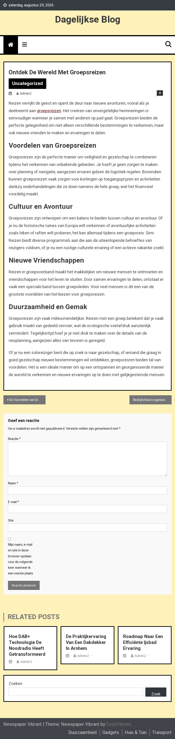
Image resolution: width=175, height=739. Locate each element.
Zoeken (15, 684)
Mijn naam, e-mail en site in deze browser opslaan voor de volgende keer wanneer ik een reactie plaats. (21, 559)
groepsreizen (49, 111)
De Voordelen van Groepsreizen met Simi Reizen (27, 400)
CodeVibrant (118, 724)
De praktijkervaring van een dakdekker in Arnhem (86, 642)
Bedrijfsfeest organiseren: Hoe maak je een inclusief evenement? (152, 400)
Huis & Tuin (136, 732)
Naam (13, 483)
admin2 (25, 93)
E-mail (13, 502)
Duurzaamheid (82, 732)
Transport (162, 732)
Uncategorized (27, 83)
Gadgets (110, 732)
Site (11, 520)
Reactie (14, 439)
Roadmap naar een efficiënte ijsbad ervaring (143, 642)
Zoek (155, 694)
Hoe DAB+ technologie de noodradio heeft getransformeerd (27, 645)
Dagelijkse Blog (87, 19)
